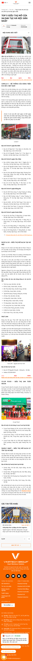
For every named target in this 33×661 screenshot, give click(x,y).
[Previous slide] (25, 539)
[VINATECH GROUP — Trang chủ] (16, 3)
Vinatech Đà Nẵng (23, 589)
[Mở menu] (29, 2)
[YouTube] (13, 576)
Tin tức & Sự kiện (6, 586)
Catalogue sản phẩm (5, 596)
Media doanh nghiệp (5, 589)
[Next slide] (29, 539)
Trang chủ (4, 9)
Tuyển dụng (5, 593)
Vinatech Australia (23, 591)
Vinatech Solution (22, 597)
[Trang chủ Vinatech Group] (16, 559)
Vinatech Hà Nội (22, 583)
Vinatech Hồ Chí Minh (23, 586)
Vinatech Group (26, 491)
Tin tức (11, 9)
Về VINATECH (5, 583)
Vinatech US (21, 594)
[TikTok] (19, 576)
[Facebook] (8, 576)
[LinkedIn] (24, 576)
